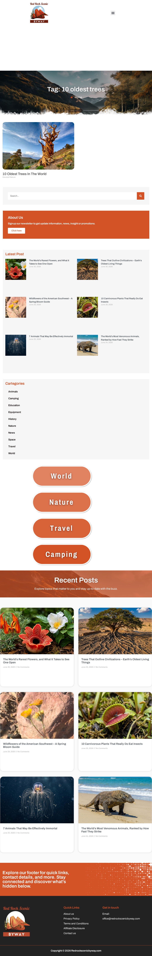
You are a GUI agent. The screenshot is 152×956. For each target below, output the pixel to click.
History (12, 419)
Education (14, 405)
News (11, 432)
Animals (13, 391)
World (11, 453)
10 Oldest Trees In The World (24, 174)
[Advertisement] (76, 48)
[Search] (140, 196)
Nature (12, 425)
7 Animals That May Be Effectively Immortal (51, 336)
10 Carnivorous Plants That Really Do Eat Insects (112, 743)
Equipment (14, 412)
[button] (112, 12)
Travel (11, 446)
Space (12, 439)
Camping (13, 398)
